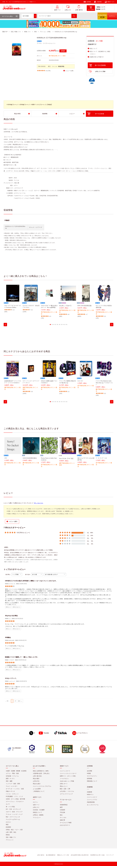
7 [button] (61, 324)
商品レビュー (64, 786)
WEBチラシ (90, 794)
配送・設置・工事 (65, 788)
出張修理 (62, 810)
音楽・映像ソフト (11, 837)
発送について (93, 48)
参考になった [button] (8, 607)
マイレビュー (37, 817)
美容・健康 (9, 781)
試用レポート (64, 783)
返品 (61, 815)
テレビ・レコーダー (11, 786)
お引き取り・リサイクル (67, 791)
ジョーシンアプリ (92, 799)
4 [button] (55, 324)
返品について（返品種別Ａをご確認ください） (100, 53)
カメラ (8, 804)
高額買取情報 (91, 802)
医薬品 (8, 834)
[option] (13, 299)
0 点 (102, 7)
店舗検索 (89, 792)
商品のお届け (37, 783)
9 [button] (64, 324)
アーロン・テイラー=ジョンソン (46, 43)
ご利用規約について (38, 791)
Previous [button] (5, 324)
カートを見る (91, 9)
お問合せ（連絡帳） (38, 815)
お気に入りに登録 (100, 71)
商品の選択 (36, 778)
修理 (61, 807)
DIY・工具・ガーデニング (13, 809)
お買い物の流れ (37, 776)
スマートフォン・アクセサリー (15, 801)
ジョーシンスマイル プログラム (42, 786)
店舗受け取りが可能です (97, 57)
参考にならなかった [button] (16, 607)
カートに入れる (100, 65)
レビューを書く (69, 70)
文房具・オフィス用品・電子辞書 (15, 799)
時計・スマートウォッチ (13, 817)
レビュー (72, 113)
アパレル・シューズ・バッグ (14, 814)
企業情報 (88, 1)
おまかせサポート (65, 825)
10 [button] (66, 324)
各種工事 (62, 820)
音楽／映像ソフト (16, 31)
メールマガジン (82, 733)
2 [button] (52, 324)
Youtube (46, 733)
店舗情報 (99, 1)
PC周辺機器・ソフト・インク (14, 796)
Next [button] (111, 324)
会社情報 (89, 771)
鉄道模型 (8, 827)
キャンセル (63, 817)
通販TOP (4, 31)
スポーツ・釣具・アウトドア (14, 811)
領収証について (37, 812)
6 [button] (59, 324)
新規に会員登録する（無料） (41, 771)
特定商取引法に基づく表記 (97, 855)
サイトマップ (110, 855)
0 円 (104, 7)
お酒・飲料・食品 (11, 832)
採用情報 (89, 778)
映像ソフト (27, 31)
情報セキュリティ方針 (63, 855)
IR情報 (89, 773)
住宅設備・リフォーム (12, 776)
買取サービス (110, 1)
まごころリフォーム (92, 804)
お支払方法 (36, 781)
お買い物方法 (79, 10)
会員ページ (57, 10)
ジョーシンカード (65, 771)
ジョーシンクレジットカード (68, 773)
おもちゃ (8, 822)
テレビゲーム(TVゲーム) (13, 819)
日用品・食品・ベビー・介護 (14, 829)
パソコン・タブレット (12, 794)
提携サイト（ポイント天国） (68, 776)
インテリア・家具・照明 (13, 783)
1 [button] (50, 324)
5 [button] (57, 324)
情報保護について (92, 781)
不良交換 (62, 812)
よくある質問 (37, 788)
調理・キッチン (10, 778)
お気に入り (68, 10)
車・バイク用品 (10, 806)
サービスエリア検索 (65, 822)
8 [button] (63, 324)
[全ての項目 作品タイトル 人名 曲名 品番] (29, 16)
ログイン (35, 802)
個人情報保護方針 (50, 855)
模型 (7, 824)
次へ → (20, 701)
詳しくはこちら (38, 503)
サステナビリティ (92, 776)
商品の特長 (17, 113)
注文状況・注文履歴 (38, 810)
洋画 (35, 31)
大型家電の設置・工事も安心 (41, 773)
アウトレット (10, 840)
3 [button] (53, 324)
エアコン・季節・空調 (12, 773)
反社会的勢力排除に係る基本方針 (80, 855)
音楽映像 (98, 9)
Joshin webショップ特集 (67, 781)
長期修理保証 (64, 804)
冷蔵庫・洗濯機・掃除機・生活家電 (16, 771)
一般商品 (98, 7)
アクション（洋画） (45, 31)
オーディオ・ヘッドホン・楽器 (15, 788)
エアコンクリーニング (66, 794)
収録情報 (44, 113)
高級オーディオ (10, 791)
